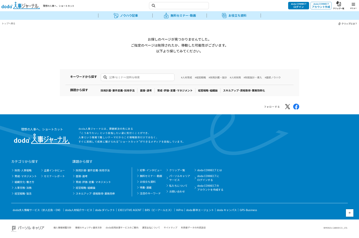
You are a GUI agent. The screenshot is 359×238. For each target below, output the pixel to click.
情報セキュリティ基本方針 (88, 227)
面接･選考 (146, 90)
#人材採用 (235, 77)
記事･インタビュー (151, 170)
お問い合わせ (177, 191)
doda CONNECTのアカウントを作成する (210, 187)
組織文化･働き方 (24, 182)
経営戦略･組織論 (208, 90)
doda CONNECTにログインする (208, 178)
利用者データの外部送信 (193, 227)
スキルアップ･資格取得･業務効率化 (244, 90)
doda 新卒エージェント (200, 210)
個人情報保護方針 (62, 227)
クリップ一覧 (177, 170)
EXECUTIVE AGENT (130, 210)
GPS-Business (248, 210)
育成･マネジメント (26, 176)
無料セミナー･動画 (151, 176)
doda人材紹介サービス (78, 210)
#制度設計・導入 (253, 77)
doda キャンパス (227, 210)
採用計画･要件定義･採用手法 (118, 90)
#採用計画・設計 (218, 77)
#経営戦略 (200, 77)
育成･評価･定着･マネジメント (175, 90)
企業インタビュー (54, 170)
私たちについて (178, 185)
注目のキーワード (150, 193)
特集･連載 (146, 187)
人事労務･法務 (23, 188)
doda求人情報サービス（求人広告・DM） (37, 210)
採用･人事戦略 (23, 170)
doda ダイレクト (105, 210)
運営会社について (151, 227)
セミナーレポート (54, 176)
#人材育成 (186, 77)
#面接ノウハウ (273, 77)
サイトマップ (170, 227)
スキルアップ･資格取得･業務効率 (95, 193)
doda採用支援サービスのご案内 (122, 227)
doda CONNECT (298, 5)
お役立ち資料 (148, 182)
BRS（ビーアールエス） (159, 210)
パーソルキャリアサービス (179, 178)
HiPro (179, 210)
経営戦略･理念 (23, 193)
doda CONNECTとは (209, 170)
